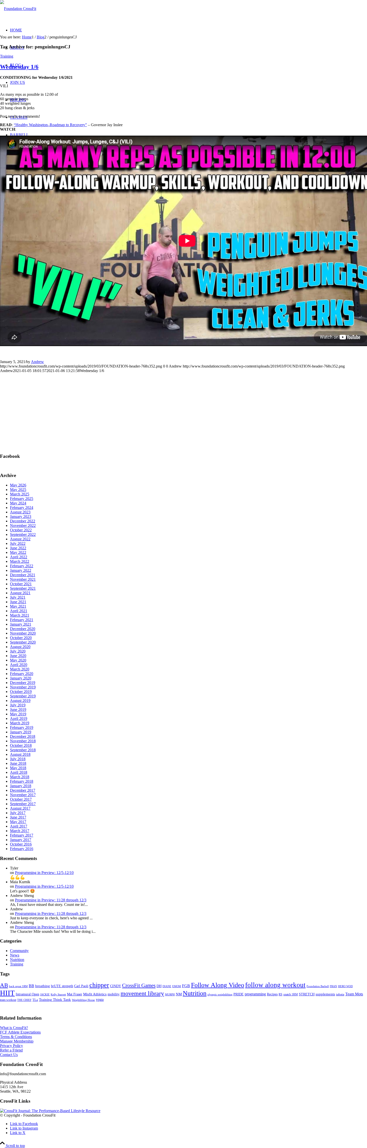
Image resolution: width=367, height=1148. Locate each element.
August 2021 (20, 593)
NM (179, 994)
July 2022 (17, 543)
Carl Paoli (81, 986)
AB (4, 985)
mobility (114, 994)
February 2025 (21, 498)
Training (6, 56)
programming (255, 994)
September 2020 (23, 642)
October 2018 (21, 745)
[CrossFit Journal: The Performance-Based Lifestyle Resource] (50, 1111)
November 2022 (23, 525)
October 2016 (21, 844)
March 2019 (19, 723)
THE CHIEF (24, 1000)
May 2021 (18, 606)
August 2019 (20, 700)
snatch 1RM (290, 994)
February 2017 (21, 835)
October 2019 (21, 691)
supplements (325, 994)
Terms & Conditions (16, 1037)
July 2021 (17, 597)
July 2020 (17, 651)
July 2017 (17, 813)
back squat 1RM (18, 986)
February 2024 (21, 507)
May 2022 (18, 552)
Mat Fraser (74, 994)
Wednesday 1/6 (19, 67)
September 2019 (23, 696)
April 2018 (18, 772)
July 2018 (17, 759)
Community (19, 951)
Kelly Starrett (58, 994)
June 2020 (18, 656)
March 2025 (19, 494)
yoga (100, 999)
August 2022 (20, 539)
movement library (142, 993)
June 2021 (18, 602)
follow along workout (275, 985)
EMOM (176, 986)
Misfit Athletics (95, 994)
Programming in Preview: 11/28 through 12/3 (50, 900)
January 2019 (20, 732)
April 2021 (18, 611)
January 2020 (20, 678)
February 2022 (21, 566)
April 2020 (18, 665)
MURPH (170, 994)
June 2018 (18, 763)
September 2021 (23, 588)
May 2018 (18, 768)
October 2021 (21, 584)
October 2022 (21, 530)
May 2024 (18, 503)
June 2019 (18, 709)
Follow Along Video (217, 985)
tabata (340, 994)
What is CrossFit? (14, 1028)
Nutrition (17, 959)
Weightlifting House (83, 999)
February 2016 (21, 849)
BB (31, 986)
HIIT (7, 993)
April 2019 (18, 718)
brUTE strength (62, 986)
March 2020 (19, 669)
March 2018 (19, 777)
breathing (42, 986)
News (14, 955)
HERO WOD (345, 986)
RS (280, 994)
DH (159, 986)
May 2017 (18, 822)
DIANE (167, 986)
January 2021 (20, 624)
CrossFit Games (139, 985)
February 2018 (21, 781)
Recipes (272, 994)
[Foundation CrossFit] (18, 8)
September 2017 (23, 804)
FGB (186, 985)
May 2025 (18, 489)
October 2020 (21, 638)
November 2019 (23, 687)
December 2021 (22, 575)
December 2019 (22, 682)
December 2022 (22, 521)
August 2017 (20, 808)
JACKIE (45, 994)
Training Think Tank (55, 1000)
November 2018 (23, 741)
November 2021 (23, 579)
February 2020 (21, 673)
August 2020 (20, 647)
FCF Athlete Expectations (20, 1032)
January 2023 (20, 516)
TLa (35, 1000)
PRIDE (238, 994)
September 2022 (23, 534)
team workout (8, 1000)
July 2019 (17, 705)
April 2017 (18, 826)
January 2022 (20, 570)
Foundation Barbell (318, 986)
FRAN (333, 986)
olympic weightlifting (219, 994)
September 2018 (23, 750)
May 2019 (18, 714)
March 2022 (19, 561)
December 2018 (22, 736)
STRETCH (307, 994)
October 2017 (21, 799)
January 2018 (20, 786)
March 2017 (19, 831)
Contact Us (9, 1054)
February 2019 (21, 727)
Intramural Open (27, 994)
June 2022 (18, 548)
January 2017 (20, 840)
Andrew (37, 362)
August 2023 (20, 512)
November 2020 (23, 633)
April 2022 (18, 557)
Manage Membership (16, 1041)
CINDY (115, 986)
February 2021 (21, 620)
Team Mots (354, 994)
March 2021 (19, 615)
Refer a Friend (11, 1050)
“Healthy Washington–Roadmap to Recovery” (50, 125)
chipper (99, 985)
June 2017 (18, 817)
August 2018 (20, 754)
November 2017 (23, 795)
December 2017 (22, 790)
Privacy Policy (11, 1046)
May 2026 (18, 485)
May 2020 (18, 660)
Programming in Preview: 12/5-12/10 (44, 872)
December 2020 (22, 629)
